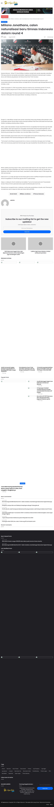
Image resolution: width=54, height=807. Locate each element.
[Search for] (52, 3)
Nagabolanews (5, 802)
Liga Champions (36, 768)
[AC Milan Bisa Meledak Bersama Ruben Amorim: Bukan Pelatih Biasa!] (27, 709)
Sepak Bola (11, 773)
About (51, 804)
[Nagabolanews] (11, 3)
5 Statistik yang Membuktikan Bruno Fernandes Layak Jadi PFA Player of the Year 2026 (45, 369)
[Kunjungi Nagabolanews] (27, 10)
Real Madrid (4, 773)
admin (5, 37)
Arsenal (3, 768)
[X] (27, 796)
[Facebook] (25, 796)
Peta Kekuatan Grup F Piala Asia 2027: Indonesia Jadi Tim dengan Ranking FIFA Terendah (27, 369)
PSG (50, 771)
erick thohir (14, 194)
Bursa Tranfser (15, 768)
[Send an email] (6, 37)
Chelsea (29, 768)
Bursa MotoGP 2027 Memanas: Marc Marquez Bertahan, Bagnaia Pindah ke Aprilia (45, 397)
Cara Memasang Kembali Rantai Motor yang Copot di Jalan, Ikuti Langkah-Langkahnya (11, 488)
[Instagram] (29, 796)
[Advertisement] (27, 107)
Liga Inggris (43, 768)
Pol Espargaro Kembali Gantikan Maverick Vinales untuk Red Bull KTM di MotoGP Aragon (44, 390)
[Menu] (1, 3)
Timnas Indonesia (39, 194)
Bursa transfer (23, 768)
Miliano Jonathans (26, 194)
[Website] (11, 202)
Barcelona (9, 768)
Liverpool (11, 771)
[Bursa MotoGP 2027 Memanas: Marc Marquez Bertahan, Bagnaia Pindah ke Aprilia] (32, 398)
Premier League (44, 771)
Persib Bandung (36, 771)
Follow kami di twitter (7, 777)
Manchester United (27, 771)
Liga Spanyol (4, 771)
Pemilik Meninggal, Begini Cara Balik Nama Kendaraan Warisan (45, 383)
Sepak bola (7, 18)
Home (3, 18)
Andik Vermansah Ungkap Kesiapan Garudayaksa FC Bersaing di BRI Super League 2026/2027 (8, 369)
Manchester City (18, 771)
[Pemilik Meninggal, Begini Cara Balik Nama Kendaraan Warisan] (32, 383)
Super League (17, 773)
